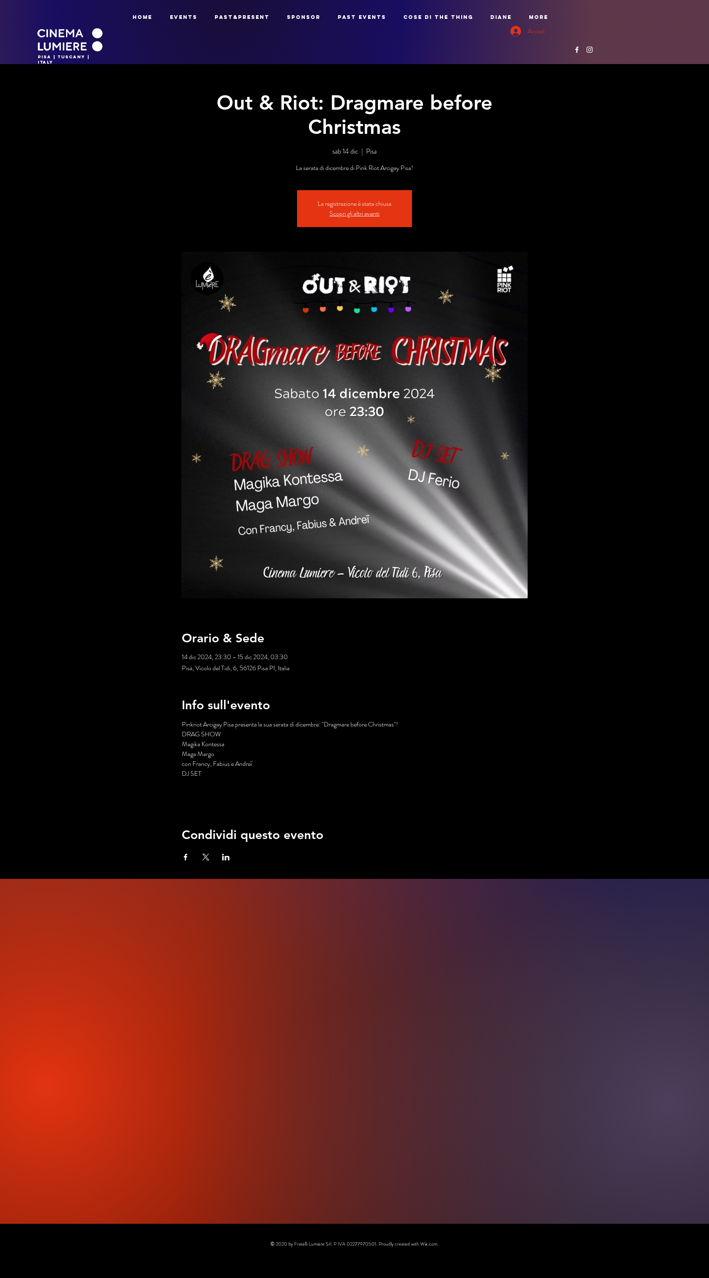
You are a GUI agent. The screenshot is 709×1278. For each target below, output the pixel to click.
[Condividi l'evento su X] (206, 857)
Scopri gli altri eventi (354, 213)
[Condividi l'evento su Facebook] (186, 857)
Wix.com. (429, 1244)
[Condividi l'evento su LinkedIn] (226, 857)
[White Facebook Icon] (577, 50)
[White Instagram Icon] (589, 50)
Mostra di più (198, 797)
